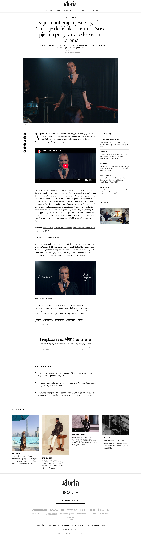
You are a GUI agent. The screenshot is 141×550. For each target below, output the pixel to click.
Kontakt (103, 525)
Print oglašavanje (93, 525)
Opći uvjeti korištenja (78, 525)
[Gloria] (70, 4)
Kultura (82, 10)
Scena (45, 10)
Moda (52, 10)
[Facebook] (64, 492)
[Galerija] (70, 91)
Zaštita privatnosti (49, 525)
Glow (59, 10)
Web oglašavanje (63, 525)
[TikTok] (72, 492)
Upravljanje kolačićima (70, 529)
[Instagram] (68, 492)
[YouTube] (77, 492)
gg (89, 10)
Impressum (38, 525)
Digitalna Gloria (72, 501)
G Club (95, 10)
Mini (75, 10)
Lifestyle (67, 10)
